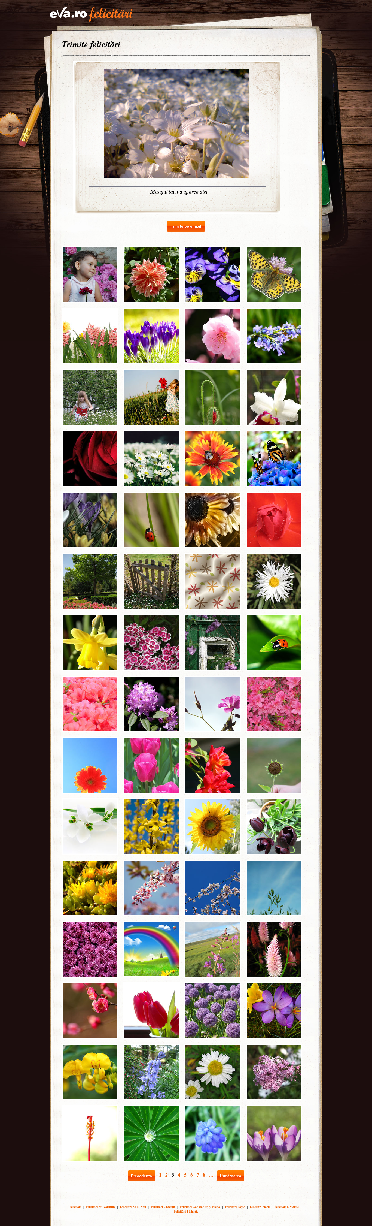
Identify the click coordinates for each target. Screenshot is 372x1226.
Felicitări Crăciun (163, 1206)
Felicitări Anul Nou (133, 1206)
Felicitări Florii (260, 1206)
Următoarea (230, 1176)
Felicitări (75, 1206)
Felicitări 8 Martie (287, 1206)
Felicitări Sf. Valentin (100, 1206)
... (211, 1174)
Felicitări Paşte (235, 1206)
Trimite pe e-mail (186, 226)
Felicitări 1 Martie (186, 1211)
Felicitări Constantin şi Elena (200, 1206)
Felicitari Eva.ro (91, 14)
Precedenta (141, 1176)
